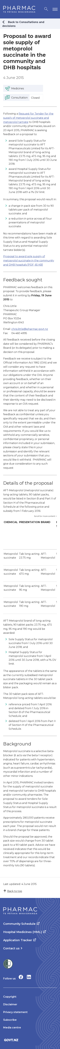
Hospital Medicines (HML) (22, 932)
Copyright (9, 996)
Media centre (12, 1027)
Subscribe (10, 1019)
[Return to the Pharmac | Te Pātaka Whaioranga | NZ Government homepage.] (19, 9)
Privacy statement (15, 1012)
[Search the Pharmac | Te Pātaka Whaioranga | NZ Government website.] (46, 9)
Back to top (14, 891)
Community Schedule (19, 924)
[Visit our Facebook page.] (21, 977)
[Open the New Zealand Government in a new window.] (30, 1040)
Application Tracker (17, 940)
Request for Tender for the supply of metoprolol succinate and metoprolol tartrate (28, 117)
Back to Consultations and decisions (23, 24)
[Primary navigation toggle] (54, 9)
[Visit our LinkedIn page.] (29, 977)
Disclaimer (10, 1004)
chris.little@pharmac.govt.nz (29, 329)
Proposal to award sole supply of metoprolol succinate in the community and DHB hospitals (28, 260)
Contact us (11, 948)
